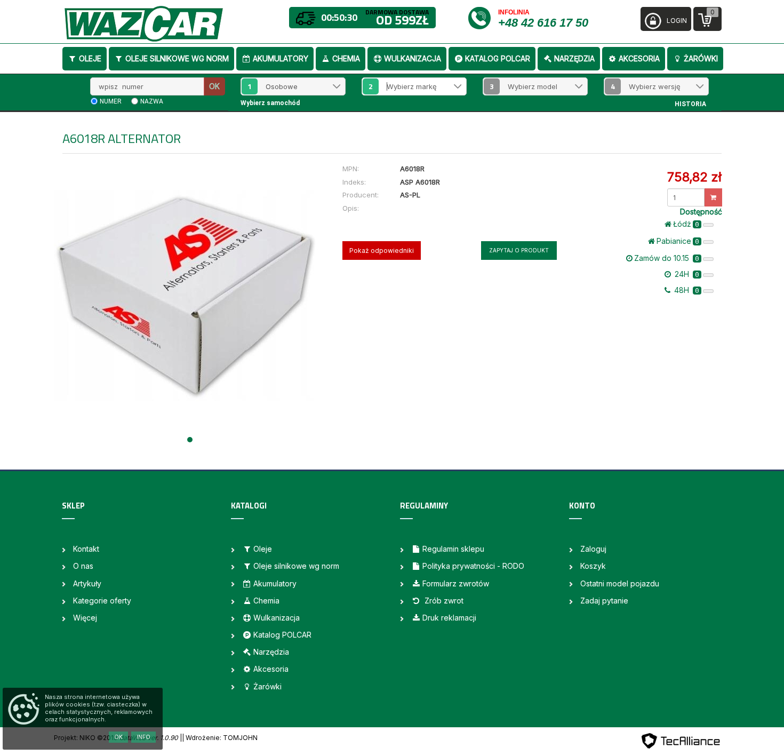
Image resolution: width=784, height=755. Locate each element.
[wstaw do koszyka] (713, 197)
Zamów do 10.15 (666, 258)
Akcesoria (639, 58)
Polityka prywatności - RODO (473, 565)
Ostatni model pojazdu (619, 583)
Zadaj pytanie (604, 600)
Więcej (85, 617)
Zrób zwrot (442, 600)
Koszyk (593, 565)
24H (686, 274)
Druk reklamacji (449, 617)
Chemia (346, 58)
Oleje (90, 58)
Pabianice (678, 240)
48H (685, 290)
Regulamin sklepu (453, 548)
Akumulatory (280, 58)
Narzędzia (574, 58)
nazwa (151, 101)
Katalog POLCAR (497, 58)
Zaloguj (593, 548)
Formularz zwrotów (455, 583)
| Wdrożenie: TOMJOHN (220, 738)
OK (214, 86)
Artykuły (87, 583)
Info (143, 737)
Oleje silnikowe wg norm (177, 58)
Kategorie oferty (102, 600)
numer (111, 101)
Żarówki (701, 58)
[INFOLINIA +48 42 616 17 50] (482, 17)
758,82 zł (694, 177)
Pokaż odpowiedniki (381, 251)
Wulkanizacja (412, 58)
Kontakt (86, 548)
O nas (83, 565)
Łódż (686, 223)
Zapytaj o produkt (519, 250)
